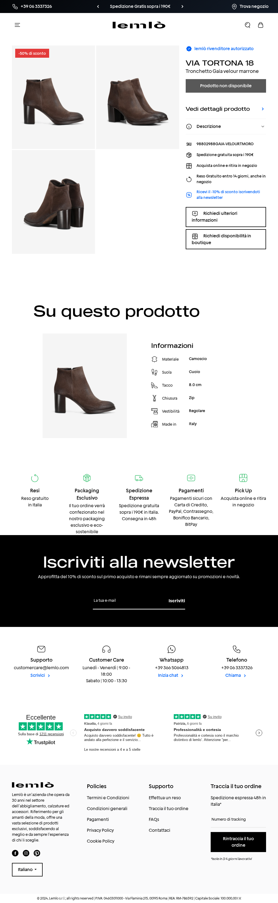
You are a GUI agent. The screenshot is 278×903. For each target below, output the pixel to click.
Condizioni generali (107, 808)
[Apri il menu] (17, 25)
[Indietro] (107, 6)
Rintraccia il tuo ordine (238, 842)
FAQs (154, 819)
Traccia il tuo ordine (168, 808)
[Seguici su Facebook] (15, 853)
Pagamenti (98, 819)
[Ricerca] (247, 25)
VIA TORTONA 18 (220, 62)
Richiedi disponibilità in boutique (221, 239)
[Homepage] (139, 24)
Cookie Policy (100, 841)
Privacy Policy (100, 830)
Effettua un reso (165, 797)
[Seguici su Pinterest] (37, 853)
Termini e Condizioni (108, 797)
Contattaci (159, 830)
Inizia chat (168, 675)
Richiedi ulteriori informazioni (214, 217)
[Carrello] (260, 25)
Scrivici (38, 675)
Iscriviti (177, 600)
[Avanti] (173, 6)
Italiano (25, 869)
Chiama (233, 675)
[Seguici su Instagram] (26, 853)
